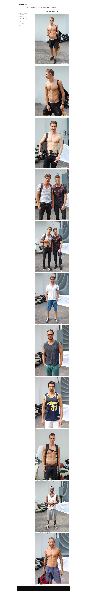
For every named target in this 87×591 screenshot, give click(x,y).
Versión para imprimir (25, 588)
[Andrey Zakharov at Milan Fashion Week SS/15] (52, 39)
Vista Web (66, 589)
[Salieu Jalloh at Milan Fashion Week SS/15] (52, 506)
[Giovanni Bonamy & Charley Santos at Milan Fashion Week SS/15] (52, 194)
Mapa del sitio (35, 588)
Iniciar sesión (65, 587)
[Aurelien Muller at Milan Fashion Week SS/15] (52, 298)
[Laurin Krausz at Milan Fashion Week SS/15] (52, 454)
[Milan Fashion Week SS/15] (52, 143)
